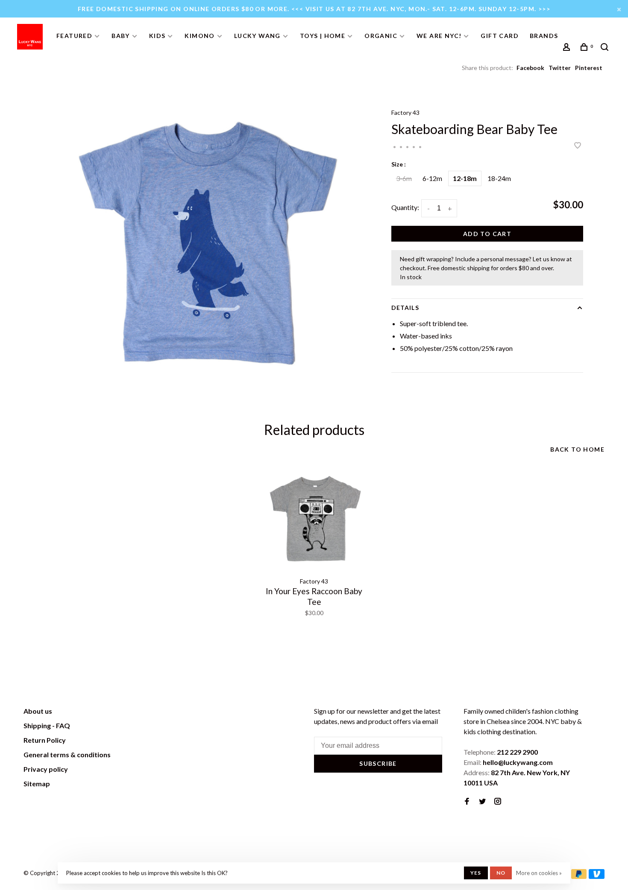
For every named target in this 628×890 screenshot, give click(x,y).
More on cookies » (539, 873)
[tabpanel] (206, 242)
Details (405, 307)
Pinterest (588, 67)
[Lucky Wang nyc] (141, 712)
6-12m (432, 178)
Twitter (560, 67)
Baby (121, 35)
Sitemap (36, 783)
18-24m (499, 178)
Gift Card (500, 35)
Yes (475, 873)
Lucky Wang (257, 35)
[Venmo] (597, 876)
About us (37, 711)
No (500, 873)
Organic (380, 35)
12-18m (465, 178)
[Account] (568, 48)
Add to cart (487, 233)
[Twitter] (482, 801)
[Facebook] (467, 801)
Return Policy (44, 740)
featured (74, 35)
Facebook (530, 67)
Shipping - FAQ (46, 725)
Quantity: (405, 207)
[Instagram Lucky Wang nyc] (497, 801)
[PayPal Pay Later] (579, 876)
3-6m (404, 178)
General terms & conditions (67, 754)
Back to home (577, 449)
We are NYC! (439, 35)
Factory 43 (405, 112)
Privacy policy (45, 769)
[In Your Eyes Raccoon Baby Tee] (314, 519)
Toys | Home (322, 35)
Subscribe (378, 763)
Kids (157, 35)
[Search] (606, 48)
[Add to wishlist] (577, 146)
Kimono (199, 35)
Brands (544, 35)
